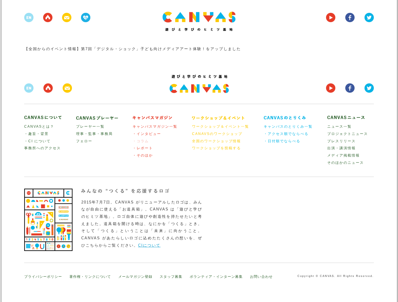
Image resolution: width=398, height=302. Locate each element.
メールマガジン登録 (135, 277)
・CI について (37, 141)
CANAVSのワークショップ (217, 134)
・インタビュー (147, 134)
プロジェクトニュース (347, 134)
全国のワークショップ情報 (216, 141)
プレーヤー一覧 (90, 126)
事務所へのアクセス (42, 148)
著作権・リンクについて (90, 277)
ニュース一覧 (339, 126)
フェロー (84, 141)
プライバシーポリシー (43, 277)
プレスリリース (341, 141)
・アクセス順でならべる (286, 134)
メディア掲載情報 (343, 155)
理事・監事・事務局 (94, 134)
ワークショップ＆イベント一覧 (220, 126)
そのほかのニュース (345, 163)
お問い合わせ (261, 277)
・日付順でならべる (282, 141)
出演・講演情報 (341, 148)
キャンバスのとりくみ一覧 (288, 126)
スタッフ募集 (171, 277)
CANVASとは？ (39, 126)
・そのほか (143, 155)
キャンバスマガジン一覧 (155, 126)
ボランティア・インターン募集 (216, 277)
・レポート (143, 148)
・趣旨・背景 (36, 134)
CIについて (149, 245)
